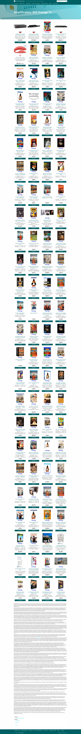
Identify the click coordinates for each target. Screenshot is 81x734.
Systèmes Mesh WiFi (24, 730)
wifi (16, 725)
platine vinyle (39, 637)
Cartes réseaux (55, 3)
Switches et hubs (17, 730)
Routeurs (50, 3)
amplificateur (18, 720)
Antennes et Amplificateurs (20, 718)
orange (17, 722)
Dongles (62, 730)
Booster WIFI (16, 3)
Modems (58, 730)
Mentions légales (20, 732)
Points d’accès (46, 730)
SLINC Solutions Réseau (20, 1)
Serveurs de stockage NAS (36, 3)
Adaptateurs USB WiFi (44, 3)
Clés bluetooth (30, 730)
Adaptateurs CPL (22, 3)
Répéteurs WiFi (28, 3)
